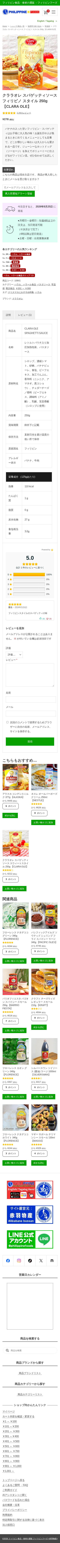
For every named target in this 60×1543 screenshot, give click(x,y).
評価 (8, 648)
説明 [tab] (8, 315)
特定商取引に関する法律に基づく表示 (23, 1520)
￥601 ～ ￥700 (10, 1451)
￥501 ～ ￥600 (10, 1446)
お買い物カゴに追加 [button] (43, 822)
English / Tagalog (45, 21)
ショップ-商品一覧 (17, 26)
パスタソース (16, 258)
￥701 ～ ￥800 (10, 1456)
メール (9, 707)
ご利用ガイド (9, 1490)
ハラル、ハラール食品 (21, 254)
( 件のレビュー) (24, 113)
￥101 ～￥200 (10, 1426)
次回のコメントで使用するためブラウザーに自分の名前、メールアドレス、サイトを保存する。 (31, 727)
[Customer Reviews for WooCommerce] (51, 549)
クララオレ (17, 298)
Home (4, 26)
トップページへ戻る (13, 1480)
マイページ (8, 1411)
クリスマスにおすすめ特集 (21, 292)
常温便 (47, 26)
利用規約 (7, 1515)
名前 (8, 692)
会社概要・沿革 (11, 1505)
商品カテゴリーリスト (30, 1394)
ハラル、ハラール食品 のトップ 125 (19, 275)
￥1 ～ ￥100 (9, 1421)
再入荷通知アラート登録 (18, 193)
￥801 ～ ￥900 (10, 1461)
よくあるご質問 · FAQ (15, 1485)
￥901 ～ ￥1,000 (11, 1466)
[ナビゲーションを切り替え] (54, 12)
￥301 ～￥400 (10, 1436)
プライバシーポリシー (14, 1510)
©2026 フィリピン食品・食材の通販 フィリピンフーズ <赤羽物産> (30, 1539)
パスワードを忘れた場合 (16, 1500)
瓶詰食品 (15, 266)
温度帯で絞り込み (34, 26)
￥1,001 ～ (8, 1471)
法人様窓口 (8, 1524)
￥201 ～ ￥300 (18, 270)
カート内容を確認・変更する (18, 1416)
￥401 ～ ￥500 (10, 1441)
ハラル (38, 292)
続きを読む (10, 815)
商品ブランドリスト (30, 1373)
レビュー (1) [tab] (25, 315)
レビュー (11, 660)
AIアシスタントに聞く (14, 1495)
